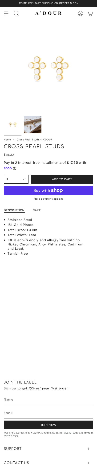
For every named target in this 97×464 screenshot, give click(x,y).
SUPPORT (13, 449)
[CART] (90, 13)
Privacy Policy (70, 432)
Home (7, 139)
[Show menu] (6, 13)
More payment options (48, 198)
